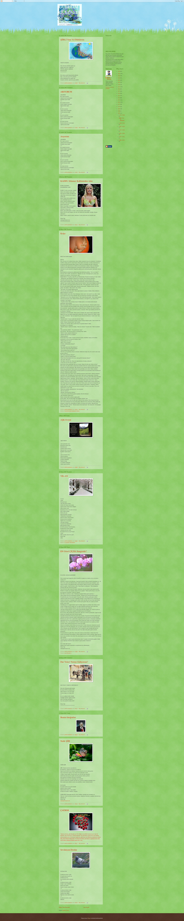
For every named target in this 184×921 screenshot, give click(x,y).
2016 (119, 93)
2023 (119, 78)
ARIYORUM (66, 91)
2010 (119, 106)
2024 (119, 75)
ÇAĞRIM (64, 810)
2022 (119, 80)
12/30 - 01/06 (122, 115)
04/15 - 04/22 (122, 136)
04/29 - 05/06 (122, 133)
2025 (119, 73)
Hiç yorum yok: (82, 83)
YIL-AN (64, 475)
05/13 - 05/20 (122, 130)
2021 (119, 82)
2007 (119, 113)
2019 (119, 86)
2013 (119, 100)
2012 (119, 102)
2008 (119, 111)
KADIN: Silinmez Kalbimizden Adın (76, 180)
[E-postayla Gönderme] (87, 83)
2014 (119, 97)
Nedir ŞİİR (65, 741)
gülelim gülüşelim (109, 78)
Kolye (62, 233)
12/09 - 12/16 (122, 123)
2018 (119, 89)
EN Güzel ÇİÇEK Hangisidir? (73, 551)
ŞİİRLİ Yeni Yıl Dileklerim (72, 39)
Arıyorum (64, 136)
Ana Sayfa (86, 907)
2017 (119, 91)
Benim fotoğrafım (68, 717)
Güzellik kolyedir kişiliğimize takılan (71, 411)
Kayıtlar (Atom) (65, 910)
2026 (119, 71)
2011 (119, 104)
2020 (119, 84)
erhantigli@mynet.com (65, 800)
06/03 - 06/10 (122, 126)
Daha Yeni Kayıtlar (64, 907)
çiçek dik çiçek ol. (68, 653)
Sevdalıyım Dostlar (68, 849)
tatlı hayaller (72, 542)
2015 (119, 95)
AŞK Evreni (65, 419)
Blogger (89, 918)
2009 (119, 108)
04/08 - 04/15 (122, 140)
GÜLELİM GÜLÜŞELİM (69, 12)
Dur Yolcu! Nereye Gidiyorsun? (74, 661)
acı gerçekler (66, 542)
